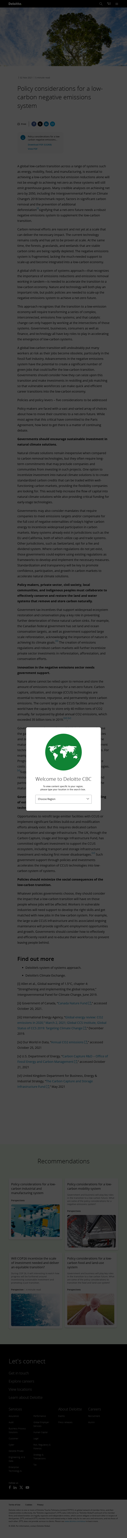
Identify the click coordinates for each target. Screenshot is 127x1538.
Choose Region (46, 799)
